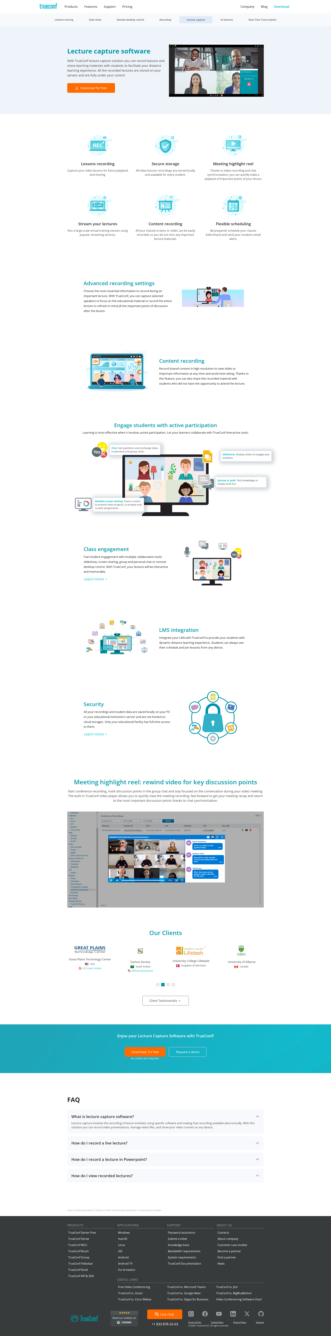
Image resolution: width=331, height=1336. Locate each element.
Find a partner (227, 1257)
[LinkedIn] (233, 1314)
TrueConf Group (78, 1257)
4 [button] (173, 984)
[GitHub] (261, 1314)
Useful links (127, 1279)
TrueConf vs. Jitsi (227, 1287)
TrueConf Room (78, 1251)
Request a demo (187, 1052)
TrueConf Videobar (80, 1263)
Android (123, 1257)
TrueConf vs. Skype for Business (187, 1299)
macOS (122, 1239)
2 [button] (163, 984)
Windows (124, 1232)
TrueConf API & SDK (81, 1276)
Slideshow (229, 454)
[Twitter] (247, 1314)
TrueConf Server (78, 1239)
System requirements (182, 1257)
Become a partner (229, 1251)
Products (75, 1225)
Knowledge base (178, 1245)
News (221, 1263)
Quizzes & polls (226, 480)
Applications (128, 1225)
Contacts (223, 1232)
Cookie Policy (217, 1322)
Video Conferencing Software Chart (239, 1299)
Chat (114, 448)
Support (174, 1225)
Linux (121, 1245)
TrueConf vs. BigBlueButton (234, 1293)
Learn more (94, 579)
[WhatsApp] (191, 1314)
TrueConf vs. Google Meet (184, 1293)
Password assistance (181, 1232)
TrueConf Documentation (184, 1263)
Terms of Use (194, 1322)
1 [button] (157, 984)
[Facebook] (205, 1314)
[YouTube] (219, 1314)
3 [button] (168, 984)
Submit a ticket (177, 1239)
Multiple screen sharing (109, 501)
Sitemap (260, 1322)
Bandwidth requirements (184, 1251)
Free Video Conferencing (134, 1287)
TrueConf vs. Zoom (130, 1293)
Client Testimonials (163, 1001)
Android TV (125, 1263)
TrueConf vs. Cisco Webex (134, 1299)
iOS (120, 1251)
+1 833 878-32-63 (165, 1324)
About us (224, 1225)
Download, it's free (145, 1052)
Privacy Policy (239, 1322)
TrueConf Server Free (82, 1232)
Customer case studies (232, 1245)
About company (228, 1239)
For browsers (126, 1270)
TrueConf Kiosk (78, 1270)
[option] (90, 951)
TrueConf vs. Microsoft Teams (186, 1287)
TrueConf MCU (77, 1245)
